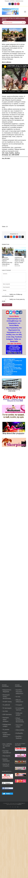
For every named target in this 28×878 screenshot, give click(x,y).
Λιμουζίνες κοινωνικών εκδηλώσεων (19, 688)
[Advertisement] (14, 208)
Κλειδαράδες (19, 730)
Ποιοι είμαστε (6, 752)
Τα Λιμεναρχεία (7, 704)
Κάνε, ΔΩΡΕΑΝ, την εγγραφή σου (7, 742)
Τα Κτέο (18, 693)
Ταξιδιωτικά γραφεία (19, 710)
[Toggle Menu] (25, 11)
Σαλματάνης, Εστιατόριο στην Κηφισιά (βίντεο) (6, 259)
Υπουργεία (19, 701)
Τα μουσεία (6, 726)
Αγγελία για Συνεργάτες (6, 761)
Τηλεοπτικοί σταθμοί (19, 722)
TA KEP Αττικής (7, 698)
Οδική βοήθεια (20, 726)
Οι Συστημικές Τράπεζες (20, 705)
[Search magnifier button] (24, 22)
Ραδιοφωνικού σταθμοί (7, 722)
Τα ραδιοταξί (6, 701)
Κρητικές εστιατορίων (6, 756)
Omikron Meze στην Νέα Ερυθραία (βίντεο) (20, 259)
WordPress (19, 801)
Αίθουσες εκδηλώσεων (19, 697)
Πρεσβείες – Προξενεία (19, 734)
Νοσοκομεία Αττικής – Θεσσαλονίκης (7, 693)
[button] (3, 255)
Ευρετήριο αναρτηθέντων (7, 748)
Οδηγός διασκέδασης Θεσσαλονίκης (20, 716)
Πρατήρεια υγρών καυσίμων (6, 716)
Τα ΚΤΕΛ (5, 708)
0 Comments (23, 262)
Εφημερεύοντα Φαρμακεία (7, 687)
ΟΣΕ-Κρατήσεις (7, 711)
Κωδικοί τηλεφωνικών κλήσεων (6, 731)
